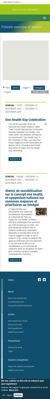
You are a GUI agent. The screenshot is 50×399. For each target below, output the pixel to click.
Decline (18, 395)
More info (13, 390)
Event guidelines (15, 328)
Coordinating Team (16, 302)
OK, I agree (7, 395)
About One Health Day (17, 298)
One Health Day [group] (21, 2)
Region (26, 87)
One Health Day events (18, 321)
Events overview (15, 324)
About (11, 291)
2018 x (15, 87)
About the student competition (21, 366)
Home (11, 279)
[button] (13, 61)
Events (11, 314)
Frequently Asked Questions (20, 305)
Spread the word (15, 347)
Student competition (18, 359)
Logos (10, 351)
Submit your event (16, 332)
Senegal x (39, 87)
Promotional (14, 340)
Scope (7, 92)
